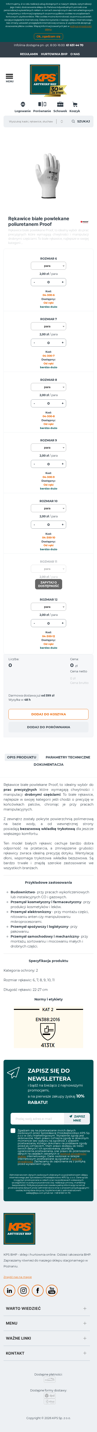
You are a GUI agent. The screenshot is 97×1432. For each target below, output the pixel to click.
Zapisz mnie (79, 1118)
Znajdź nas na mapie (18, 1277)
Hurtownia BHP (54, 54)
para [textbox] (47, 266)
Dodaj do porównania (48, 727)
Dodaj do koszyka (48, 714)
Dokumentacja (49, 764)
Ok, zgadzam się (48, 36)
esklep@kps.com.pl (36, 1193)
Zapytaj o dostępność (48, 584)
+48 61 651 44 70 (62, 1193)
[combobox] (48, 266)
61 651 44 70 (74, 45)
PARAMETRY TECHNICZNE (68, 757)
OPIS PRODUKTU (21, 757)
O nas (75, 54)
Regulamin (29, 54)
